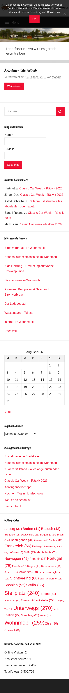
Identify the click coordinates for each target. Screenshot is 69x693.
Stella (35, 585)
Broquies (12, 534)
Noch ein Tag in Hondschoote (23, 493)
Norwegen (16, 558)
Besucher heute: (15, 659)
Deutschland (30, 534)
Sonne (55, 578)
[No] (64, 13)
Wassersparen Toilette (18, 312)
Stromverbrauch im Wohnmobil (24, 247)
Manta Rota (46, 552)
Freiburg (38, 546)
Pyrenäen (19, 566)
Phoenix (37, 558)
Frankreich (17, 546)
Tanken (27, 600)
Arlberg (13, 529)
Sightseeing (24, 578)
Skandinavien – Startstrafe (21, 456)
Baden (31, 529)
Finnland (55, 540)
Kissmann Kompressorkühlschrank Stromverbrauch (27, 292)
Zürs (51, 623)
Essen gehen (21, 540)
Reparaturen (51, 566)
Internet (51, 546)
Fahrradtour (41, 540)
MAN (30, 552)
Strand (48, 594)
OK (34, 19)
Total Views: (12, 671)
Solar (44, 579)
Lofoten (16, 552)
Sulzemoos (12, 600)
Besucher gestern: (16, 665)
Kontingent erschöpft (17, 487)
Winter (45, 615)
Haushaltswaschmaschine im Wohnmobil (31, 256)
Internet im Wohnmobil (19, 321)
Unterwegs (33, 608)
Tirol (8, 609)
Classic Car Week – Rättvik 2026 (40, 188)
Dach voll (10, 330)
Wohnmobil (24, 623)
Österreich (12, 630)
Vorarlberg (30, 615)
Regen (33, 566)
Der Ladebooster (15, 303)
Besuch (50, 529)
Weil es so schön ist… (18, 500)
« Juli (7, 412)
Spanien (14, 585)
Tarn (59, 600)
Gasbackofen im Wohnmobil (22, 280)
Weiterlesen (14, 86)
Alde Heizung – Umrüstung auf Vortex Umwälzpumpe (29, 268)
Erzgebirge (48, 534)
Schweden (27, 572)
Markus (56, 76)
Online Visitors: (14, 652)
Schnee (10, 572)
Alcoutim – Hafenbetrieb (20, 70)
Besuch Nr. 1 (12, 506)
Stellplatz (22, 593)
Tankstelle (44, 600)
